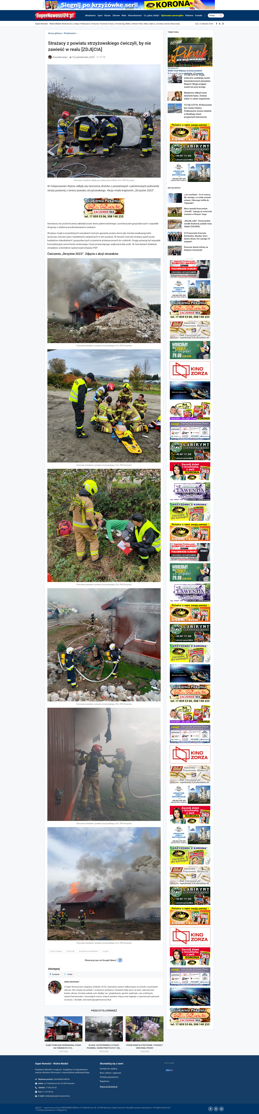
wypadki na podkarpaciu (88, 951)
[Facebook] (216, 24)
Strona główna (55, 33)
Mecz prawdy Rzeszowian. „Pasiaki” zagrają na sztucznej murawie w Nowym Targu (198, 211)
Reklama (189, 15)
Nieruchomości (135, 15)
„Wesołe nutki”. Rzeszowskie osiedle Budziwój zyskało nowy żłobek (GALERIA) (198, 224)
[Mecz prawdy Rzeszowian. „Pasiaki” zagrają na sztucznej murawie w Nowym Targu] (175, 212)
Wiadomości (70, 33)
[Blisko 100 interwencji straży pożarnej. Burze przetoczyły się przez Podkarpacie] (104, 1029)
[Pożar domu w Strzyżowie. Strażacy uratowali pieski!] (144, 1029)
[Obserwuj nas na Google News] (120, 961)
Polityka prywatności (46, 1110)
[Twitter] (220, 24)
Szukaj (221, 15)
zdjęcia (105, 951)
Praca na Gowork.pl (108, 1086)
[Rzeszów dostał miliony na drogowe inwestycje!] (175, 250)
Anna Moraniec (71, 982)
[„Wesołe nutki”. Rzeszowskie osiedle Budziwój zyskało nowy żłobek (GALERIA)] (175, 224)
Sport (100, 15)
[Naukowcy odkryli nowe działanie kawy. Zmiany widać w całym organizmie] (175, 96)
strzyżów (70, 951)
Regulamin (62, 1110)
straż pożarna (56, 951)
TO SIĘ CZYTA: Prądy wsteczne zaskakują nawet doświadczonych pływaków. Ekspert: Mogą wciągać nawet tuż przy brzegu (197, 81)
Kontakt (198, 15)
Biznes (107, 15)
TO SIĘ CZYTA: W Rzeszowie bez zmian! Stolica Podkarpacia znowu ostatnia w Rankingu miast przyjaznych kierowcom (198, 111)
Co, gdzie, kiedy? (151, 15)
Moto (124, 15)
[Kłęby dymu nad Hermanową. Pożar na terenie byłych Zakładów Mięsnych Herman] (63, 1029)
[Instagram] (223, 24)
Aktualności (90, 15)
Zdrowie (116, 15)
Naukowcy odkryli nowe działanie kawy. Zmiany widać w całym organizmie (197, 95)
